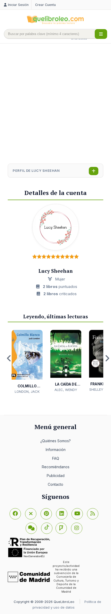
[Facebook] (15, 513)
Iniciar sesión (18, 5)
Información (56, 449)
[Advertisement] (55, 104)
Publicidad (56, 475)
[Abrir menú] (101, 34)
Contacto (55, 484)
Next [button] (107, 358)
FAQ (55, 458)
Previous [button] (9, 358)
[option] (27, 362)
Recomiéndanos (55, 467)
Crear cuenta (45, 5)
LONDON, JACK (27, 391)
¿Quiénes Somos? (55, 441)
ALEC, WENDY (65, 390)
